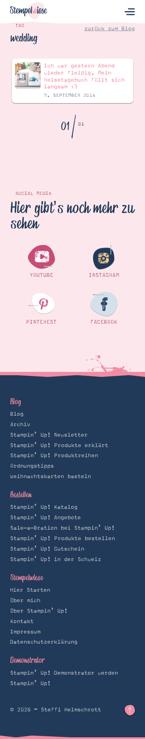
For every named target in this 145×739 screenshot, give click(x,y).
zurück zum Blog (109, 29)
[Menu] (129, 12)
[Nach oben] (130, 710)
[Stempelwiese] (28, 12)
